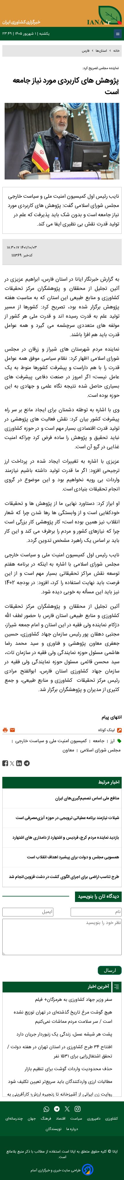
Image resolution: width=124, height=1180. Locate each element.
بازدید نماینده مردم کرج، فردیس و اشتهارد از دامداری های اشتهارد (65, 837)
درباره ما (72, 1129)
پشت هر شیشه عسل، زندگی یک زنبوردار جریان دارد (64, 1034)
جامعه (97, 741)
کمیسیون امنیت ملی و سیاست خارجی (50, 741)
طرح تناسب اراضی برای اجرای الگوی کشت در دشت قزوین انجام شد (64, 877)
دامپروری (94, 1119)
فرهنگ (46, 1119)
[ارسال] (11, 730)
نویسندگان (54, 1129)
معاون (68, 750)
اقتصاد (61, 1119)
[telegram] (57, 1109)
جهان (32, 1119)
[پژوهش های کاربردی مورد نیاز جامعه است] (26, 764)
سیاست (76, 1119)
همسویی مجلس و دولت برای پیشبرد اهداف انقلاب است (73, 857)
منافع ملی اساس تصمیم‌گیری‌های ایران (87, 798)
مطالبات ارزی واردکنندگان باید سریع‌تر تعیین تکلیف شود (60, 1082)
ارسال (110, 970)
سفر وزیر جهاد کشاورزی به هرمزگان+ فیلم (73, 1000)
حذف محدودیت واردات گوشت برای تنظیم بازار (68, 1069)
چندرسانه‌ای (14, 1119)
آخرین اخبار (98, 987)
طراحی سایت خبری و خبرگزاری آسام (55, 1170)
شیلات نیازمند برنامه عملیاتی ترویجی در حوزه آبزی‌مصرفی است (67, 818)
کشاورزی (112, 1119)
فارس (85, 51)
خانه (116, 51)
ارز (111, 741)
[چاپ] (5, 730)
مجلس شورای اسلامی (100, 750)
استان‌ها (101, 51)
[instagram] (77, 1109)
